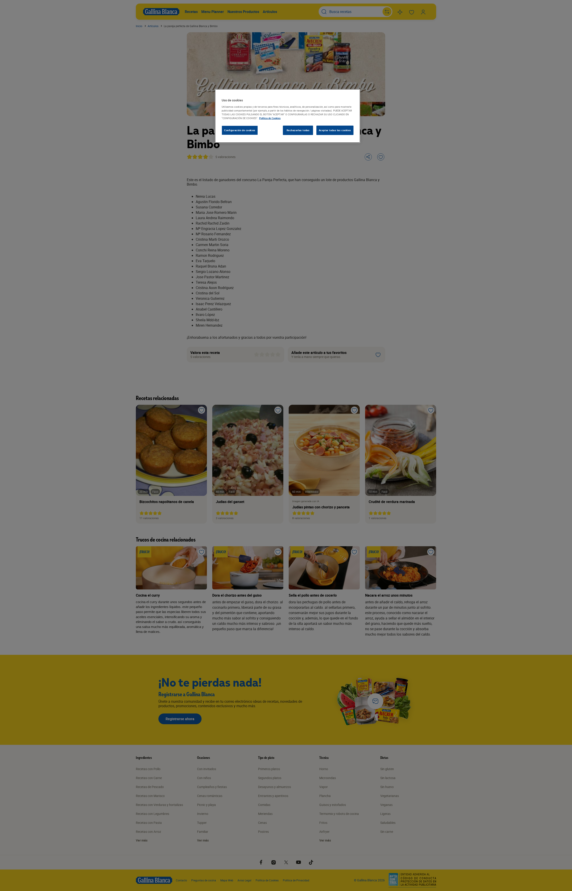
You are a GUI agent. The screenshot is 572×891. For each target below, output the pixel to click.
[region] (287, 116)
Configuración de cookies (239, 130)
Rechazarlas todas (298, 130)
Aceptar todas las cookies (335, 130)
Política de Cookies (270, 118)
